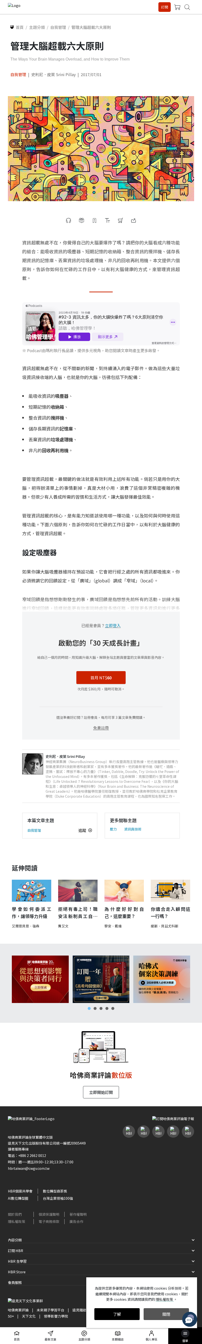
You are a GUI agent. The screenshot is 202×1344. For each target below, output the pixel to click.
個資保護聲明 (49, 1214)
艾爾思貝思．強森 (25, 925)
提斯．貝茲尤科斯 (164, 925)
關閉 (166, 1314)
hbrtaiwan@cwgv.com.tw (29, 1168)
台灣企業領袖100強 (58, 1198)
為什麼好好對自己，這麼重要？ (124, 912)
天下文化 (29, 1316)
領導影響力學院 (56, 1316)
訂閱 (164, 6)
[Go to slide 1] (89, 1008)
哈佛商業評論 (18, 1309)
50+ (11, 1316)
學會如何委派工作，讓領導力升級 (31, 912)
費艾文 (63, 925)
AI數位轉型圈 (18, 1198)
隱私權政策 (16, 1221)
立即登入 (113, 625)
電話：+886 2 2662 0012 (27, 1155)
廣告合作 (76, 1221)
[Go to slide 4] (106, 1008)
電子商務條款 (49, 1221)
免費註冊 (101, 728)
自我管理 (18, 74)
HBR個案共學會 (20, 1191)
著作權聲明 (78, 1214)
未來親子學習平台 (50, 1309)
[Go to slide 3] (101, 1008)
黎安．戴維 (113, 925)
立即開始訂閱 (101, 1092)
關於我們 (15, 1214)
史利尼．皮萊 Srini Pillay (53, 74)
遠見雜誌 (79, 1309)
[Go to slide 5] (112, 1008)
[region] (101, 979)
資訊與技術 (132, 829)
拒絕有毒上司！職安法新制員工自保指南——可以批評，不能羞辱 (78, 913)
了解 (117, 1314)
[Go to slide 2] (95, 1008)
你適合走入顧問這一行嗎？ (170, 912)
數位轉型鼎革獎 (55, 1191)
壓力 (113, 829)
